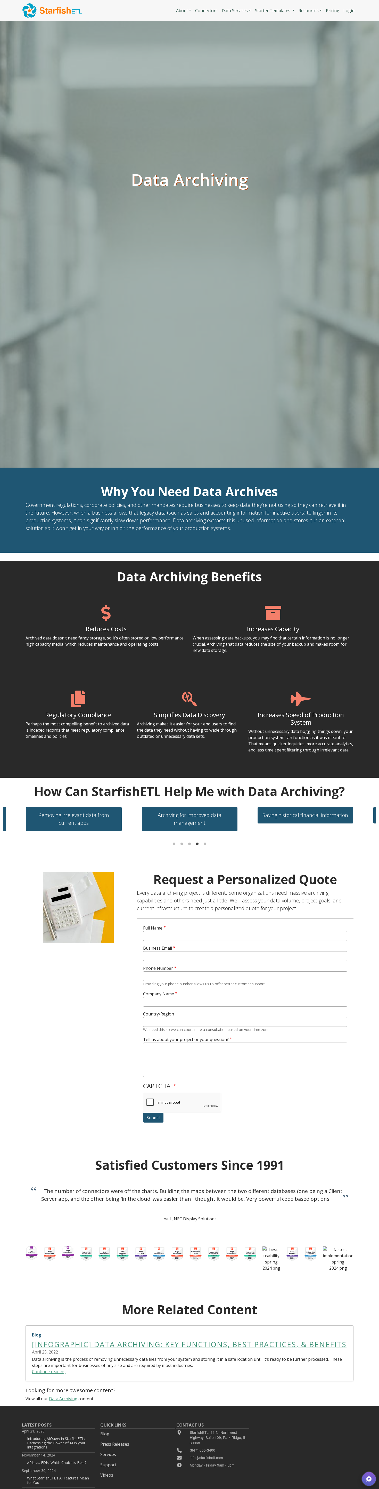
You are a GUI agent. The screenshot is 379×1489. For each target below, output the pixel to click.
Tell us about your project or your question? (186, 1039)
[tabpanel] (190, 819)
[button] (368, 1478)
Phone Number (158, 968)
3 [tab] (189, 844)
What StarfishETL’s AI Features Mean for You (58, 1480)
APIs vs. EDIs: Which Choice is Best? (56, 1462)
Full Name (152, 928)
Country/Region (158, 1014)
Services (108, 1454)
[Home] (52, 10)
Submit (153, 1117)
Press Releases (114, 1444)
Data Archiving (63, 1399)
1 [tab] (174, 844)
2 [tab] (181, 844)
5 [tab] (205, 844)
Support (108, 1465)
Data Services (235, 10)
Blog (104, 1434)
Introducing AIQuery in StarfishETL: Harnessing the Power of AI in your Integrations (56, 1443)
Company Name (158, 994)
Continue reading (49, 1371)
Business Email (157, 948)
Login (349, 10)
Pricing (332, 10)
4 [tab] (197, 844)
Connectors (206, 10)
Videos (106, 1475)
